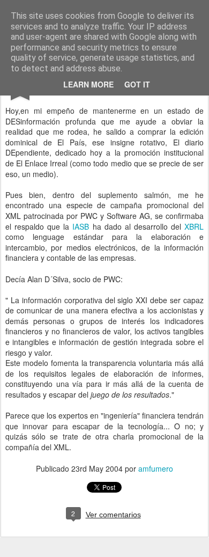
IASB (82, 226)
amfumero (155, 468)
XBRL (194, 226)
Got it (137, 84)
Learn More (88, 84)
